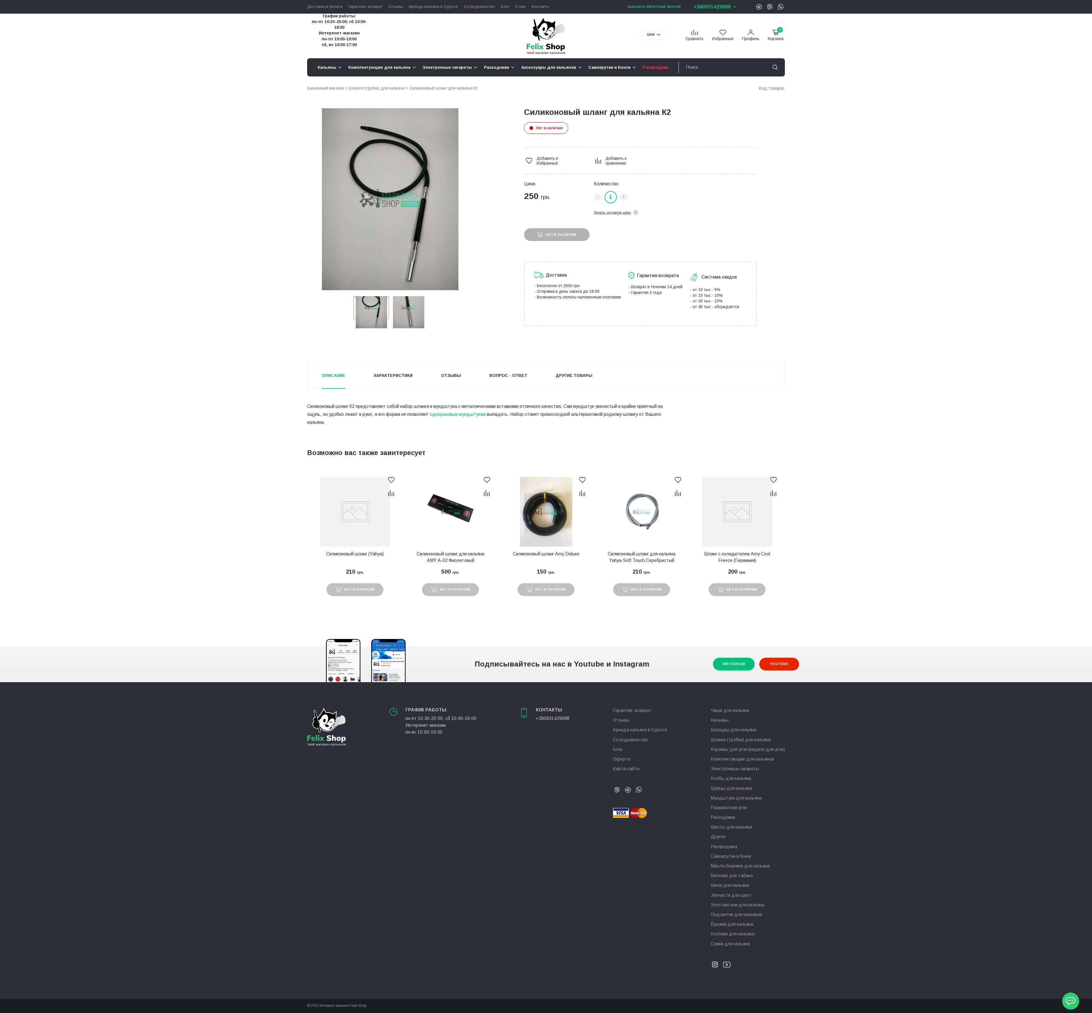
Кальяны (720, 720)
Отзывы (395, 7)
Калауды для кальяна (733, 729)
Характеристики (393, 375)
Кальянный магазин (325, 88)
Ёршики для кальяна (732, 924)
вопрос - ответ (508, 375)
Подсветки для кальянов (736, 914)
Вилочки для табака (732, 875)
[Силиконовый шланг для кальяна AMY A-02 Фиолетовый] (450, 512)
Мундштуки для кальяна (736, 798)
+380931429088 (712, 7)
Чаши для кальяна (730, 710)
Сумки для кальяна (730, 943)
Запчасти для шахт (731, 895)
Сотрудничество (479, 7)
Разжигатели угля (729, 807)
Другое (718, 836)
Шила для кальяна (730, 885)
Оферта (621, 759)
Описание (333, 375)
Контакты (540, 7)
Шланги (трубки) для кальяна (376, 88)
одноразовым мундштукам (458, 414)
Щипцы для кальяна (731, 788)
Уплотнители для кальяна (737, 904)
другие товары (574, 375)
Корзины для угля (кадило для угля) (748, 749)
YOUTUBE (779, 664)
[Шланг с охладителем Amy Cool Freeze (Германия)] (737, 512)
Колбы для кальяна (731, 778)
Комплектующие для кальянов (742, 759)
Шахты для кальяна (731, 827)
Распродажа (724, 846)
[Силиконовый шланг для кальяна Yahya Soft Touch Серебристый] (642, 512)
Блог (505, 7)
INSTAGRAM (734, 664)
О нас (520, 7)
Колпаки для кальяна (732, 933)
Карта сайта (626, 768)
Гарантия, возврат (365, 7)
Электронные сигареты (735, 768)
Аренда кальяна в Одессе (433, 7)
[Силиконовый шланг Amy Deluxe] (546, 512)
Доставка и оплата (324, 7)
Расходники (723, 817)
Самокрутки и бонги (731, 856)
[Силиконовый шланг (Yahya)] (355, 512)
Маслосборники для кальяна (740, 865)
